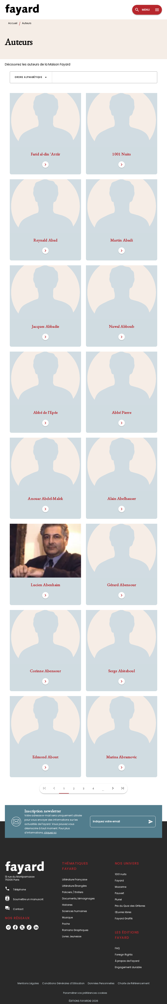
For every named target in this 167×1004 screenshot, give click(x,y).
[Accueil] (22, 9)
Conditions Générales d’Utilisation (63, 983)
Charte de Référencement (133, 983)
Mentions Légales (28, 983)
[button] (31, 77)
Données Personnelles (101, 983)
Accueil (12, 23)
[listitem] (8, 927)
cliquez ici (50, 832)
